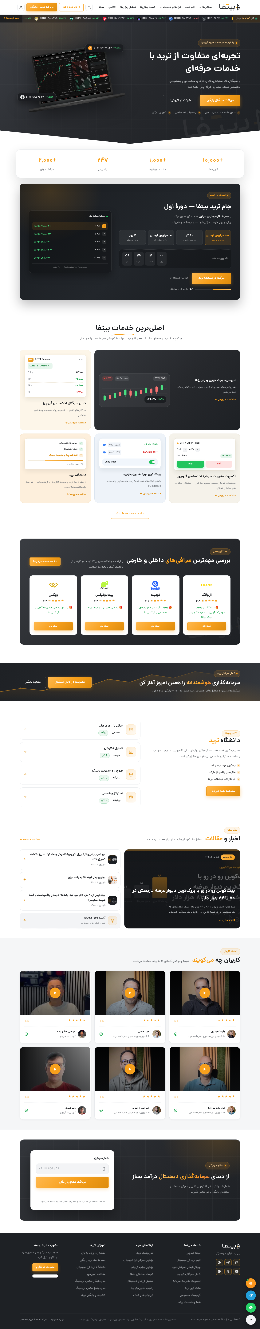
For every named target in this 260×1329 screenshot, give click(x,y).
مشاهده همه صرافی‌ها (45, 561)
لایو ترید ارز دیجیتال (189, 1260)
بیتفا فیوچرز (194, 1253)
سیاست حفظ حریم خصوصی (33, 1320)
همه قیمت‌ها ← (11, 18)
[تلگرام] (228, 1262)
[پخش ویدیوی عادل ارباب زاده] (204, 1069)
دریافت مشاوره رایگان (42, 7)
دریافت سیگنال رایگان (220, 100)
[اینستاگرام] (236, 1262)
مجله (101, 7)
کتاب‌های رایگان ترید (93, 1295)
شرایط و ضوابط (57, 1320)
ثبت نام (207, 626)
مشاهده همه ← (30, 840)
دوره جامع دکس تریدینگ (90, 1288)
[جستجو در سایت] (89, 7)
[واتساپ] (219, 1271)
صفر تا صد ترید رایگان (92, 1260)
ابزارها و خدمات (172, 7)
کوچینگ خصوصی (190, 1295)
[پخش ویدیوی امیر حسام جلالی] (130, 1069)
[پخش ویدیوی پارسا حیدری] (204, 993)
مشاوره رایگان (33, 682)
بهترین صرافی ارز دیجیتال (138, 1260)
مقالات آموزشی (96, 1274)
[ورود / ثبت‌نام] (21, 7)
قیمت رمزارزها (147, 7)
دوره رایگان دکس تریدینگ (90, 1281)
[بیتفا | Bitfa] (229, 7)
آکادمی (112, 7)
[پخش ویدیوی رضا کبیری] (55, 1069)
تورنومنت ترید (144, 1253)
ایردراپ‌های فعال (143, 1295)
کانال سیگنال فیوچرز (189, 1274)
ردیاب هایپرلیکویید (142, 1288)
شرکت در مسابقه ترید (211, 278)
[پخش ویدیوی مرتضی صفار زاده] (55, 993)
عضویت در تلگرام (45, 1267)
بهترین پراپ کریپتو (142, 1267)
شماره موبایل (101, 1158)
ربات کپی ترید (192, 1288)
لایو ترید (190, 7)
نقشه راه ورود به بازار (93, 1253)
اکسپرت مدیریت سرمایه (187, 1281)
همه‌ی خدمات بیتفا (189, 1302)
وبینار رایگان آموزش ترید (186, 1267)
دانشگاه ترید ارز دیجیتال (91, 1267)
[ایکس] (228, 1271)
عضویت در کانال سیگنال (70, 682)
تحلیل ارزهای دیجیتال (140, 1281)
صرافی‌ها (207, 7)
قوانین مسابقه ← (178, 278)
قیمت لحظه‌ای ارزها (141, 1274)
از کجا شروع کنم (71, 7)
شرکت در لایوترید (180, 100)
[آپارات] (219, 1262)
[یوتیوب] (236, 1271)
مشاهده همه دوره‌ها (223, 791)
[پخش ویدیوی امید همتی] (130, 993)
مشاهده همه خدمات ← (130, 514)
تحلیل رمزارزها (128, 7)
